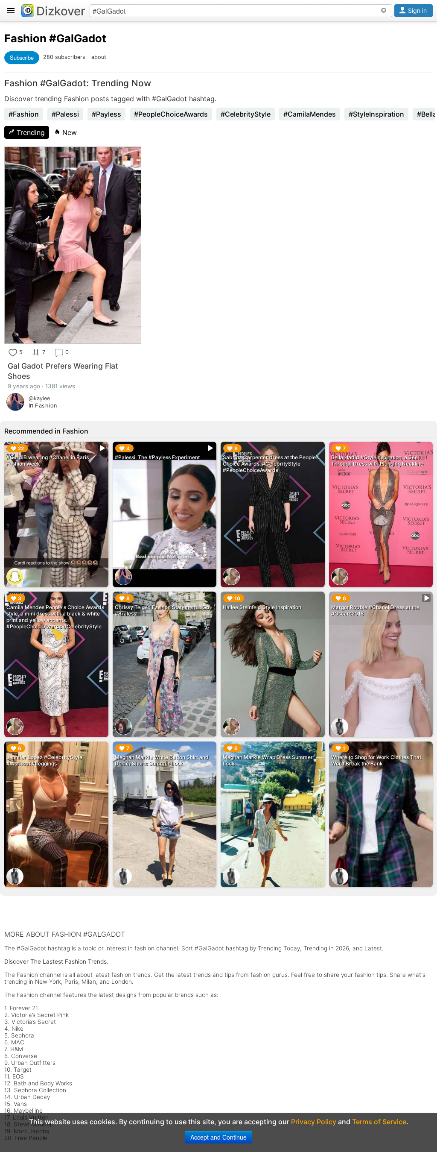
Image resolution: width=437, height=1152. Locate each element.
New (68, 132)
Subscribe (22, 57)
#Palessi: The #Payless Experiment (157, 457)
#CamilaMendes (309, 114)
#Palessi (65, 114)
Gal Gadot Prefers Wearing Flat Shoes (63, 371)
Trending (30, 132)
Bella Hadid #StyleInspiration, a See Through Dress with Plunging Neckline (377, 460)
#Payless (106, 114)
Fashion (25, 38)
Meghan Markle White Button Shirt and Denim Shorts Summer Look (162, 760)
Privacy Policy (313, 1121)
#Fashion (24, 114)
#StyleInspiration (376, 114)
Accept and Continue (218, 1137)
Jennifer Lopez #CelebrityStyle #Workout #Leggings (44, 760)
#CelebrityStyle (246, 114)
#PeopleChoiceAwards (171, 114)
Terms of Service (379, 1121)
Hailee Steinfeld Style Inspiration (262, 607)
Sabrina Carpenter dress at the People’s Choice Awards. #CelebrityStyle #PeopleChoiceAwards (271, 463)
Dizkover (60, 11)
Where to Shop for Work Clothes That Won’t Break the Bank (376, 760)
